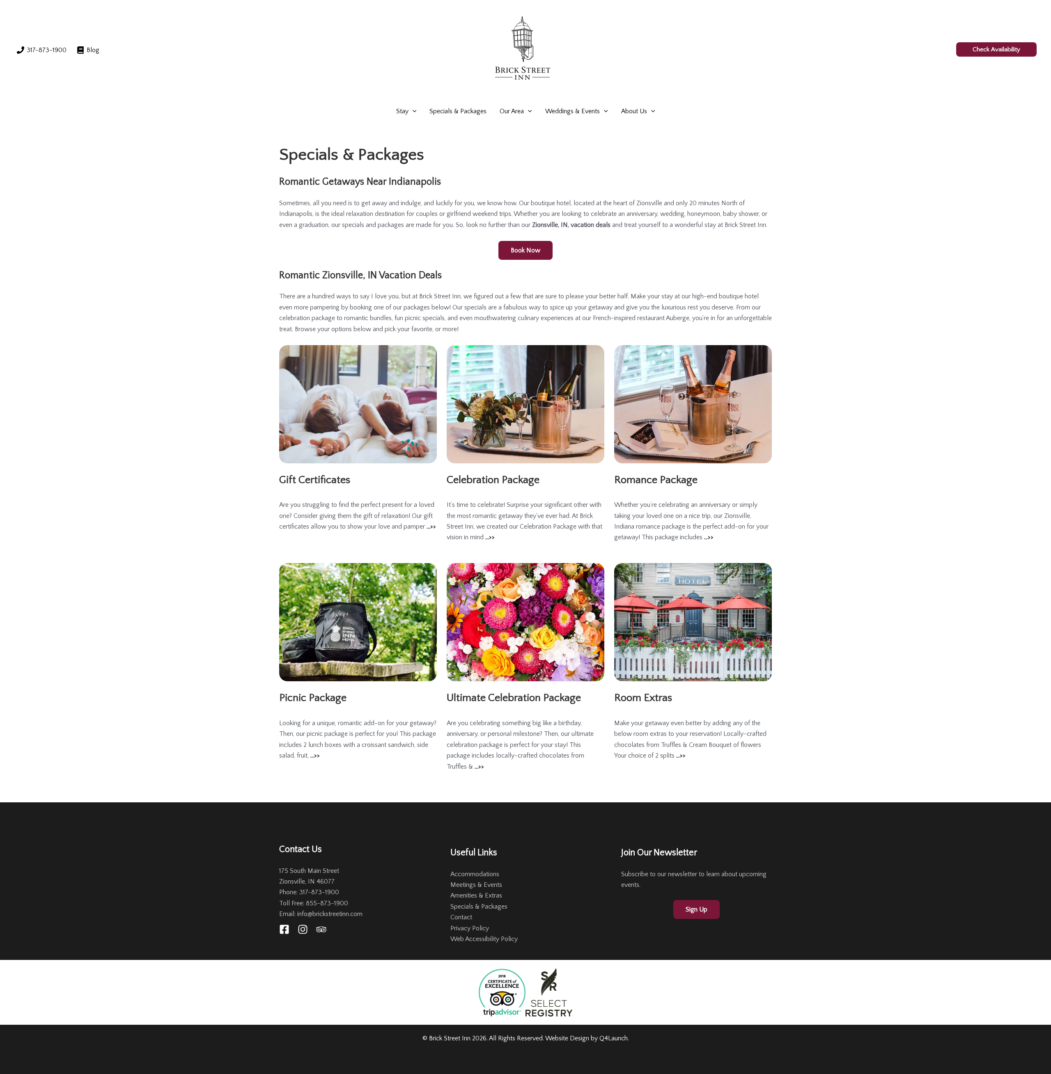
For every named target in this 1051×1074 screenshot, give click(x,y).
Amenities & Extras (476, 895)
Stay (402, 111)
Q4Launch (613, 1038)
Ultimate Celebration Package (514, 698)
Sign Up (696, 909)
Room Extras (643, 698)
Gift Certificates (314, 480)
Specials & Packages (457, 111)
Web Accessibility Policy (484, 939)
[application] (412, 111)
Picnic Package (313, 698)
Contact (461, 917)
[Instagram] (303, 929)
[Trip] (321, 929)
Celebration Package (493, 480)
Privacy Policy (469, 928)
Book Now (525, 250)
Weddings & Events (572, 111)
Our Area (512, 111)
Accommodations (474, 874)
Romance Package (656, 480)
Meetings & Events (476, 885)
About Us (634, 111)
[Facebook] (284, 929)
